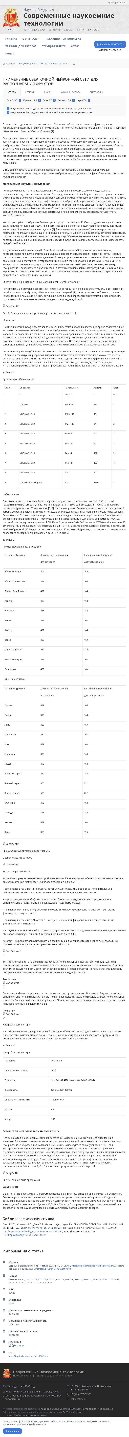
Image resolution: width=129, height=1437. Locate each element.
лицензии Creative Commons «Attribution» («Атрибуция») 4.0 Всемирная (77, 1409)
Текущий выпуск (54, 46)
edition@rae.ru (12, 1399)
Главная (11, 38)
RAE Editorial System (72, 1412)
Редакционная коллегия (63, 38)
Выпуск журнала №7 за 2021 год (58, 63)
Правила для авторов (21, 46)
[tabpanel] (64, 106)
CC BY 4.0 (19, 1345)
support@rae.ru (50, 1391)
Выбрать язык (118, 2)
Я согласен (12, 1431)
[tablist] (64, 92)
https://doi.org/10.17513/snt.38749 (54, 1268)
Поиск (9, 53)
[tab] (11, 92)
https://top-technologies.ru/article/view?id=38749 (95, 1265)
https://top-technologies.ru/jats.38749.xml (28, 1356)
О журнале (29, 38)
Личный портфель (112, 44)
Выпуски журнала (28, 63)
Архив (75, 46)
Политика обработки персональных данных (25, 1415)
